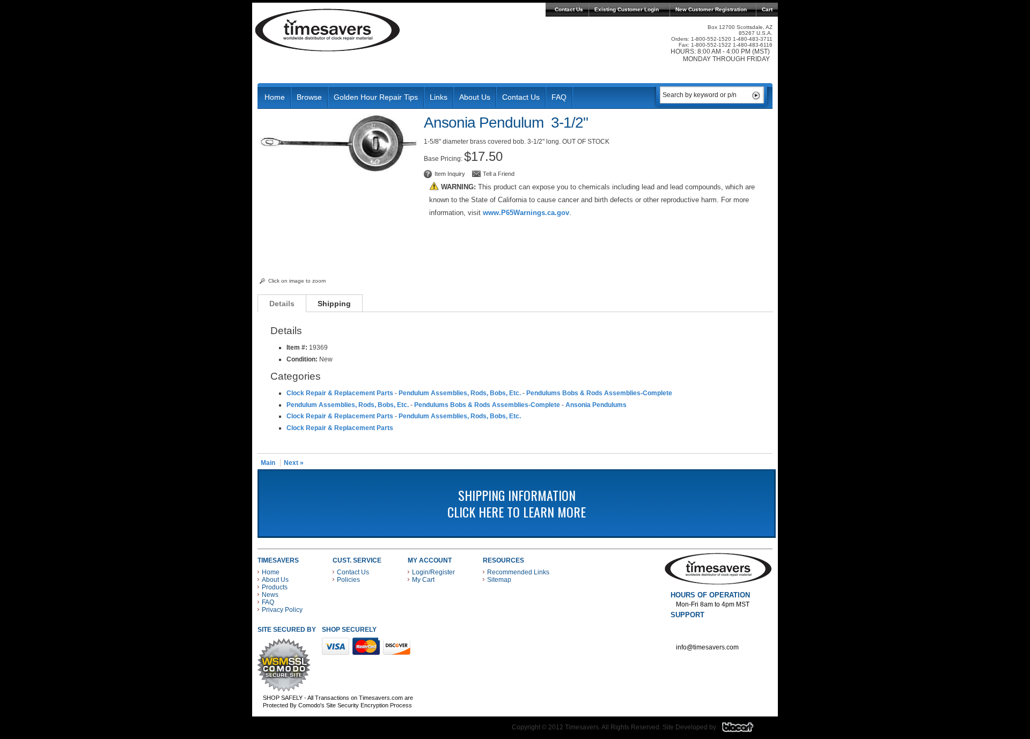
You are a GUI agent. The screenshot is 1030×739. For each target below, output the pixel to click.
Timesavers (328, 30)
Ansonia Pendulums (596, 405)
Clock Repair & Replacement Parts (339, 393)
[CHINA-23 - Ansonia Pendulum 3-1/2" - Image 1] (338, 170)
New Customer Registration (711, 9)
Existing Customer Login (626, 9)
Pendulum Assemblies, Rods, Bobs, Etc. (460, 393)
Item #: (297, 347)
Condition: (302, 359)
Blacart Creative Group (744, 730)
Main (268, 463)
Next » (294, 463)
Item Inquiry (450, 174)
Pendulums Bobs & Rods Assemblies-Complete (599, 393)
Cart (767, 9)
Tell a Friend (498, 174)
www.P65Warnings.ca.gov (526, 213)
